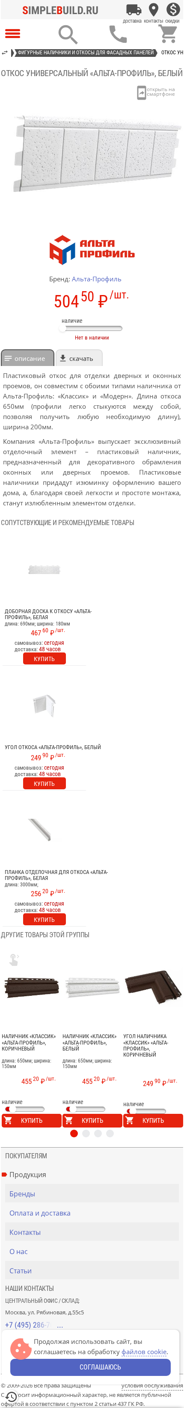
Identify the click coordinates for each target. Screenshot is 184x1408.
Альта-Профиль (97, 279)
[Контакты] (153, 10)
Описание (30, 358)
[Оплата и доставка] (134, 10)
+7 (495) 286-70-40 (34, 1324)
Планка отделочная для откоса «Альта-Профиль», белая (56, 875)
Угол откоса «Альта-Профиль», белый (53, 747)
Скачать (81, 358)
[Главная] (62, 9)
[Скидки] (173, 10)
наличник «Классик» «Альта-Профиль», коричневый (29, 1042)
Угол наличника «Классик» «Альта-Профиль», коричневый (145, 1045)
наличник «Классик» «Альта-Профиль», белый (89, 1042)
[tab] (27, 357)
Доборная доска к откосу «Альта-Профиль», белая (48, 614)
